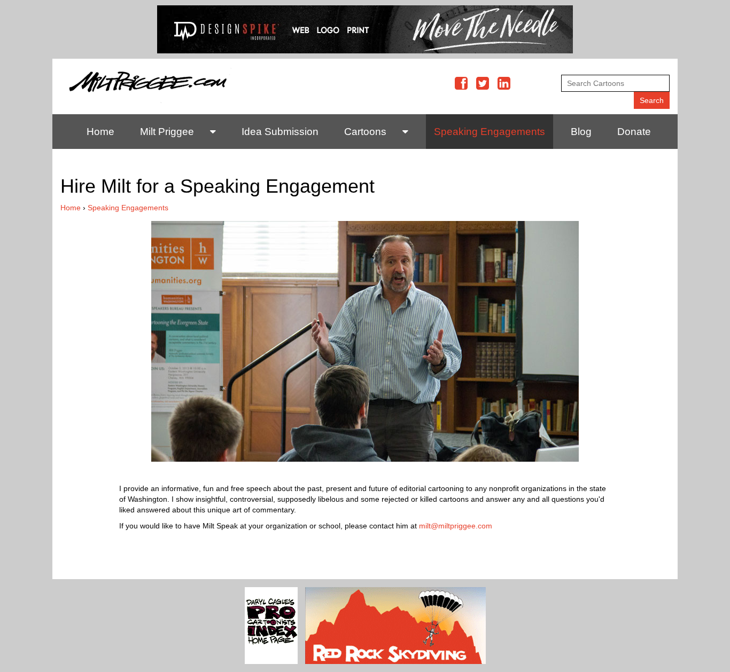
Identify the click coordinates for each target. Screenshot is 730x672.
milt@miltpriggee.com (455, 525)
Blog (581, 131)
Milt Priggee (167, 131)
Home (100, 131)
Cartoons (365, 131)
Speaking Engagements (489, 131)
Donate (634, 131)
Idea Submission (280, 131)
